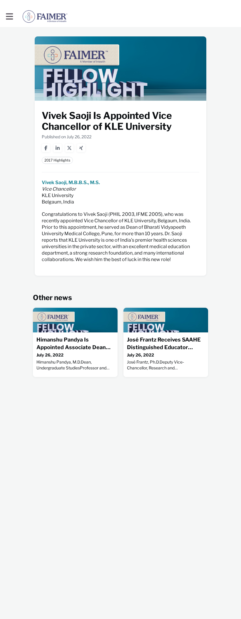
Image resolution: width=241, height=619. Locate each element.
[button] (9, 16)
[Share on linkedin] (57, 148)
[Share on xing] (81, 148)
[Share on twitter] (69, 148)
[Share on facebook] (46, 148)
